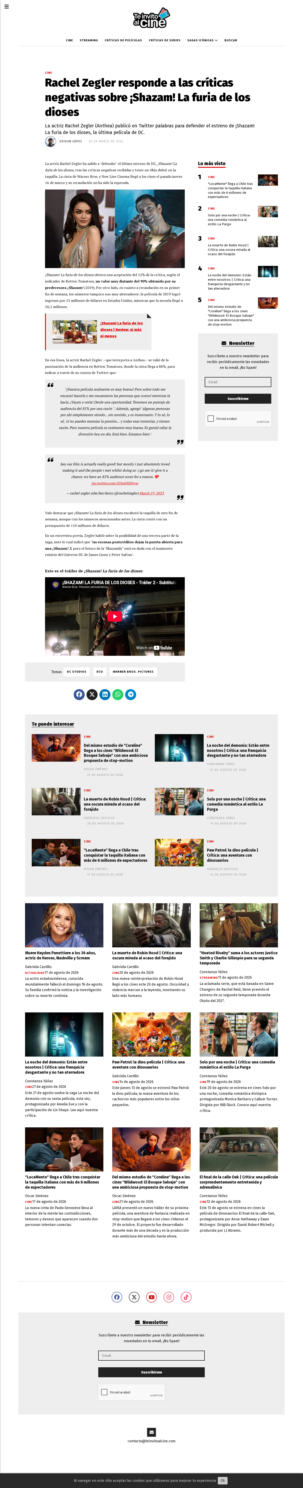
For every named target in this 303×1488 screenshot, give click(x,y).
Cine (69, 40)
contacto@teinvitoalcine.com (151, 1441)
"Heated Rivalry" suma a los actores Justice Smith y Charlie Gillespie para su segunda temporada (238, 958)
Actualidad (35, 973)
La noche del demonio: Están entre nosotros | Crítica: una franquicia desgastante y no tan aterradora (238, 750)
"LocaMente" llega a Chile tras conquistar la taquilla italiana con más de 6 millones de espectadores (115, 855)
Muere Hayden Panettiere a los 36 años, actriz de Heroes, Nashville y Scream (60, 955)
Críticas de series (165, 40)
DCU (99, 672)
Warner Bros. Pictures (133, 672)
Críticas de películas (123, 40)
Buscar (230, 40)
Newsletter (241, 343)
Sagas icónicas (201, 40)
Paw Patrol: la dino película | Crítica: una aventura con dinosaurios (232, 855)
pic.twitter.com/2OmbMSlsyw (114, 483)
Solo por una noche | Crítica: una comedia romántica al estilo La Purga (236, 804)
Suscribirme (238, 399)
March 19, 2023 (152, 493)
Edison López (70, 141)
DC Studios (77, 672)
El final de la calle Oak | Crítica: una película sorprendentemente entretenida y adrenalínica (239, 1182)
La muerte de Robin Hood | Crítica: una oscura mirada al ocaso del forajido (115, 804)
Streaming (89, 40)
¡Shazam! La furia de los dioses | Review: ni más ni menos (121, 329)
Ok (222, 1480)
